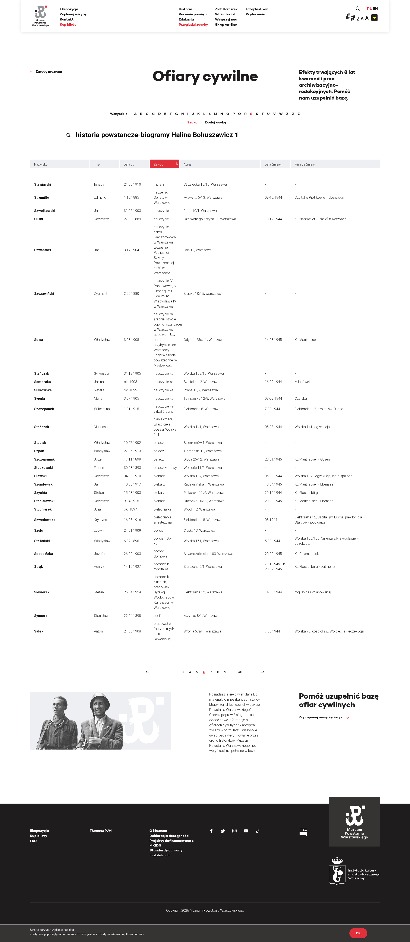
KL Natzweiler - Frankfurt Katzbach (320, 219)
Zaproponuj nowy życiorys (321, 717)
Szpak (39, 451)
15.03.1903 (132, 493)
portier (159, 616)
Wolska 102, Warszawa (201, 476)
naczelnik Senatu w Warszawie (162, 197)
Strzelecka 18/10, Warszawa (205, 184)
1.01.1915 (131, 409)
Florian (99, 468)
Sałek (38, 631)
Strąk (38, 567)
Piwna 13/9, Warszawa (201, 390)
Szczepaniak (44, 459)
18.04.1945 (273, 484)
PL (369, 8)
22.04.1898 (132, 616)
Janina (99, 382)
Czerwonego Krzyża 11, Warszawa (210, 219)
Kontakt (67, 19)
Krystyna (100, 520)
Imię (97, 164)
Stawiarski (42, 184)
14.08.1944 (273, 592)
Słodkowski (43, 468)
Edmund (100, 197)
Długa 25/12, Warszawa (201, 459)
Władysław (102, 340)
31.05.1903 (132, 211)
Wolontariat (225, 14)
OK (358, 933)
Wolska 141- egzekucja (312, 427)
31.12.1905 (132, 373)
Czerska (301, 398)
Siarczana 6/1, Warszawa (203, 567)
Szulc (38, 530)
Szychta (40, 493)
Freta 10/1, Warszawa (200, 211)
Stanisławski (44, 501)
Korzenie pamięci (193, 14)
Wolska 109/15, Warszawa (204, 373)
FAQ (33, 841)
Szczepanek (44, 409)
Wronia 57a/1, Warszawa (202, 631)
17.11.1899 (132, 459)
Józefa (99, 554)
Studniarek (43, 509)
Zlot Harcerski (227, 9)
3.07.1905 (131, 398)
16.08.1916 (132, 520)
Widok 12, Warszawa (199, 509)
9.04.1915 (131, 501)
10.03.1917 (132, 484)
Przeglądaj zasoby (193, 24)
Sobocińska (43, 554)
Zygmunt (100, 294)
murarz (159, 184)
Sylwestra (101, 373)
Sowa (38, 340)
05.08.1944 (273, 427)
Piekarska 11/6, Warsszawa (204, 493)
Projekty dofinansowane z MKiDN (171, 843)
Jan (97, 211)
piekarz (159, 476)
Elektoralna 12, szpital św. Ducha (319, 409)
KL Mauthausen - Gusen (312, 459)
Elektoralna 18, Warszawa (203, 520)
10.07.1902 (132, 443)
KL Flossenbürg (306, 493)
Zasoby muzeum (49, 71)
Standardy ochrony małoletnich (165, 852)
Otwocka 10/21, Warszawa (204, 501)
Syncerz (40, 616)
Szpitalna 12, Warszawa (201, 382)
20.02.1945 (273, 554)
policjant (160, 530)
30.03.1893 (132, 468)
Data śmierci (273, 164)
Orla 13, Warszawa (198, 250)
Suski (38, 219)
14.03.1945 (273, 340)
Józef (98, 459)
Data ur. (129, 164)
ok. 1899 (130, 390)
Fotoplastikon (257, 9)
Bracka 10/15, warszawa (202, 294)
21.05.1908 (132, 631)
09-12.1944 (273, 197)
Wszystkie (118, 114)
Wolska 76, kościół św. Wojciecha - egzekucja (329, 631)
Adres (188, 164)
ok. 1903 (130, 382)
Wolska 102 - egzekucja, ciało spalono (324, 476)
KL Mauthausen (306, 340)
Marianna (101, 427)
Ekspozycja (69, 9)
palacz (159, 443)
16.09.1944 (273, 382)
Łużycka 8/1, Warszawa (201, 616)
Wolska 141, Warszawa (201, 427)
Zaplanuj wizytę (73, 14)
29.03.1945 (273, 501)
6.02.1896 (131, 541)
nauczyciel (162, 211)
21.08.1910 (132, 184)
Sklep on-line (226, 24)
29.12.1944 (273, 493)
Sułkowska (43, 390)
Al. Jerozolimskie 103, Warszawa (208, 554)
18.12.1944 (273, 219)
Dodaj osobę (215, 122)
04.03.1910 (132, 476)
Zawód (158, 164)
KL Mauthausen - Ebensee (314, 484)
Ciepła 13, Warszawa (199, 530)
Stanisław (101, 616)
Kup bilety (68, 24)
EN (375, 8)
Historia (185, 9)
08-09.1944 (273, 398)
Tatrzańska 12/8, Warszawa (205, 398)
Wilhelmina (102, 409)
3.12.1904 (131, 250)
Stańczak (41, 373)
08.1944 (271, 520)
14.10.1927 (132, 567)
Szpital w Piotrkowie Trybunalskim (320, 197)
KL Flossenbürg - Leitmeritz (315, 567)
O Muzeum (158, 830)
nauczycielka (163, 373)
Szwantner (42, 250)
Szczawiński (44, 294)
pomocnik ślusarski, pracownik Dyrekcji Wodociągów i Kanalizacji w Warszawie (165, 592)
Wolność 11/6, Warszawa (203, 468)
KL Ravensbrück (307, 554)
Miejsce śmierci (305, 164)
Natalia (99, 390)
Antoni (98, 631)
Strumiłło (41, 197)
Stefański (42, 541)
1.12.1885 (131, 197)
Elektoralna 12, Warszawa (203, 592)
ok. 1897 (130, 509)
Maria (98, 398)
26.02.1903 (132, 554)
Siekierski (42, 592)
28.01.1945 (273, 459)
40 (240, 672)
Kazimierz (101, 219)
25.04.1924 (132, 592)
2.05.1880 (131, 294)
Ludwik (99, 530)
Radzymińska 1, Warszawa (204, 484)
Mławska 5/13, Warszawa (203, 197)
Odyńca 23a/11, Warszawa (204, 340)
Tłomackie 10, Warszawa (203, 451)
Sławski (40, 476)
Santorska (42, 382)
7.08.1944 (272, 409)
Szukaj (193, 122)
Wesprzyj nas (226, 19)
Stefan (99, 493)
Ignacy (99, 184)
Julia (97, 509)
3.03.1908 (131, 340)
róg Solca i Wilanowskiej (313, 592)
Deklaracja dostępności (169, 835)
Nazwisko (41, 164)
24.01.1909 (132, 530)
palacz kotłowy (165, 468)
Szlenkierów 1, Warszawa (203, 443)
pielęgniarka (162, 509)
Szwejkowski (44, 211)
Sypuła (39, 398)
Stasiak (40, 443)
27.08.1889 (132, 219)
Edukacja (186, 19)
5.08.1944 (272, 541)
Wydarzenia (255, 14)
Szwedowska (44, 520)
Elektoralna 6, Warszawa (202, 409)
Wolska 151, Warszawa (201, 541)
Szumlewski (43, 484)
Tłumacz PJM (101, 830)
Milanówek (303, 382)
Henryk (99, 567)
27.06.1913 (132, 451)
